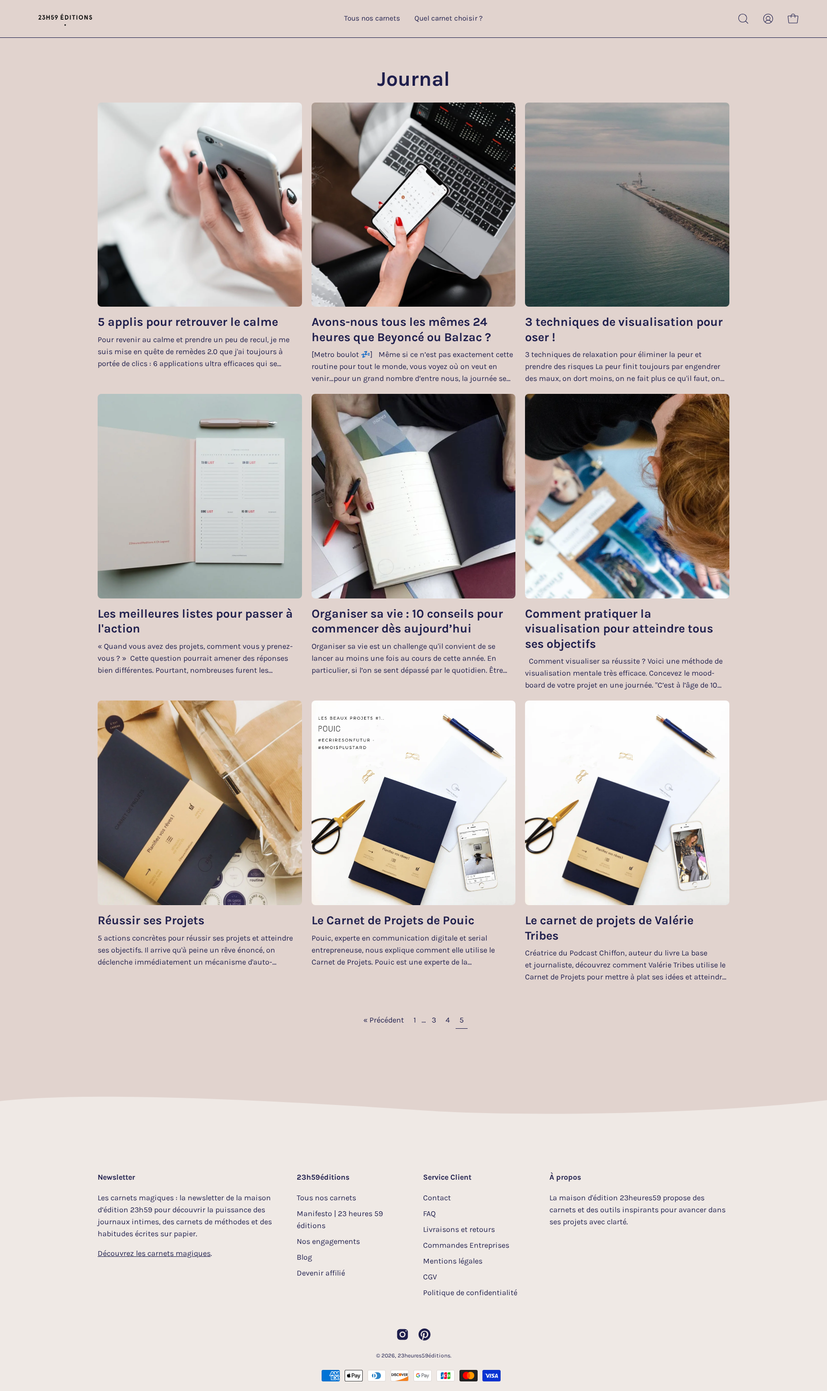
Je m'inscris (495, 751)
